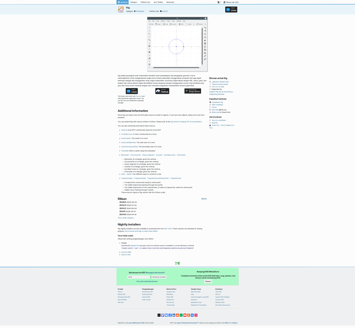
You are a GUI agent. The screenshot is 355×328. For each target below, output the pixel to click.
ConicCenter (126, 138)
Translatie (125, 151)
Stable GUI (230, 125)
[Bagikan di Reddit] (177, 314)
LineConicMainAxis (128, 142)
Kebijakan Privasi (196, 302)
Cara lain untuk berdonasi (146, 281)
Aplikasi (122, 2)
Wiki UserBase (217, 105)
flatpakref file (135, 245)
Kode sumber (146, 299)
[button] (219, 2)
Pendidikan (140, 11)
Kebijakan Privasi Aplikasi (199, 305)
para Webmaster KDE (136, 323)
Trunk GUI (215, 125)
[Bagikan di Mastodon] (162, 314)
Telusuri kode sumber (220, 84)
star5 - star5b (126, 174)
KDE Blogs (170, 294)
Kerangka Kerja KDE (124, 297)
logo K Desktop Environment (188, 323)
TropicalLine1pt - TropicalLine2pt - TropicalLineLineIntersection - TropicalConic (151, 178)
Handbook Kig (217, 102)
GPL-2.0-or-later (218, 87)
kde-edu (215, 110)
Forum (214, 107)
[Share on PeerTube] (188, 314)
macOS (165, 11)
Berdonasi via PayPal (159, 277)
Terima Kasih (171, 305)
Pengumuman (171, 291)
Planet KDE (170, 297)
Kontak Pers (170, 299)
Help (192, 294)
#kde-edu (215, 112)
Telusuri (208, 281)
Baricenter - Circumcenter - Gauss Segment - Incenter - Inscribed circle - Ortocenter (153, 155)
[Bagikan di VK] (192, 314)
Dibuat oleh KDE (232, 2)
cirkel (123, 130)
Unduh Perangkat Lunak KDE (200, 297)
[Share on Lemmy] (181, 314)
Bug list (215, 123)
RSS (203, 199)
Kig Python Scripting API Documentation (186, 122)
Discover (139, 96)
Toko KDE (218, 291)
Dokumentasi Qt (147, 294)
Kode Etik (194, 299)
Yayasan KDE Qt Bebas (222, 297)
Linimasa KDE (219, 299)
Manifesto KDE (219, 302)
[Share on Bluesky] (166, 314)
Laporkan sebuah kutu (220, 82)
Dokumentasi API (147, 291)
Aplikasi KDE (121, 294)
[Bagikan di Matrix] (159, 314)
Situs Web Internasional (222, 305)
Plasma (120, 291)
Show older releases (125, 218)
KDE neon (121, 302)
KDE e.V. (217, 294)
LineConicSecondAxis (129, 147)
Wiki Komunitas (195, 291)
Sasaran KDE (146, 297)
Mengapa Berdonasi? (155, 272)
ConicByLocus (126, 134)
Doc (222, 125)
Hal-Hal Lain (170, 302)
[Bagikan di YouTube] (184, 314)
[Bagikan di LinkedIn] (173, 314)
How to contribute (219, 120)
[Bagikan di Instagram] (196, 314)
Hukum (234, 323)
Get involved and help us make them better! (141, 231)
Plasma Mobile (122, 299)
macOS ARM (126, 252)
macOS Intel (125, 255)
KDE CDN (168, 229)
